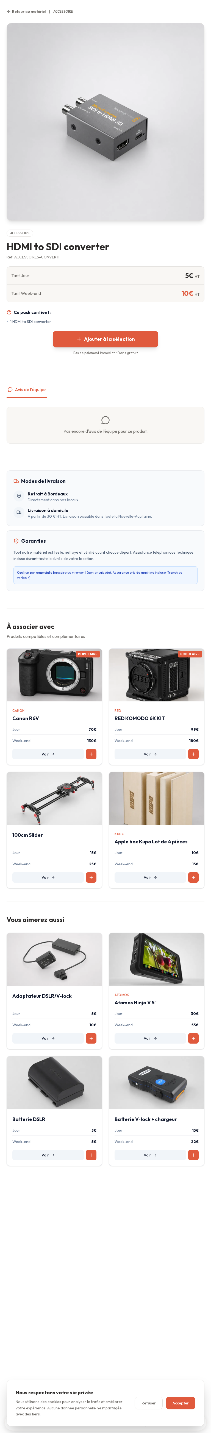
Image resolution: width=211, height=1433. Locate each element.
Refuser (148, 1403)
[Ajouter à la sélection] (91, 754)
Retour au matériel (29, 11)
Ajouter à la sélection (109, 339)
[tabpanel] (105, 425)
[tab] (27, 392)
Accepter (181, 1403)
